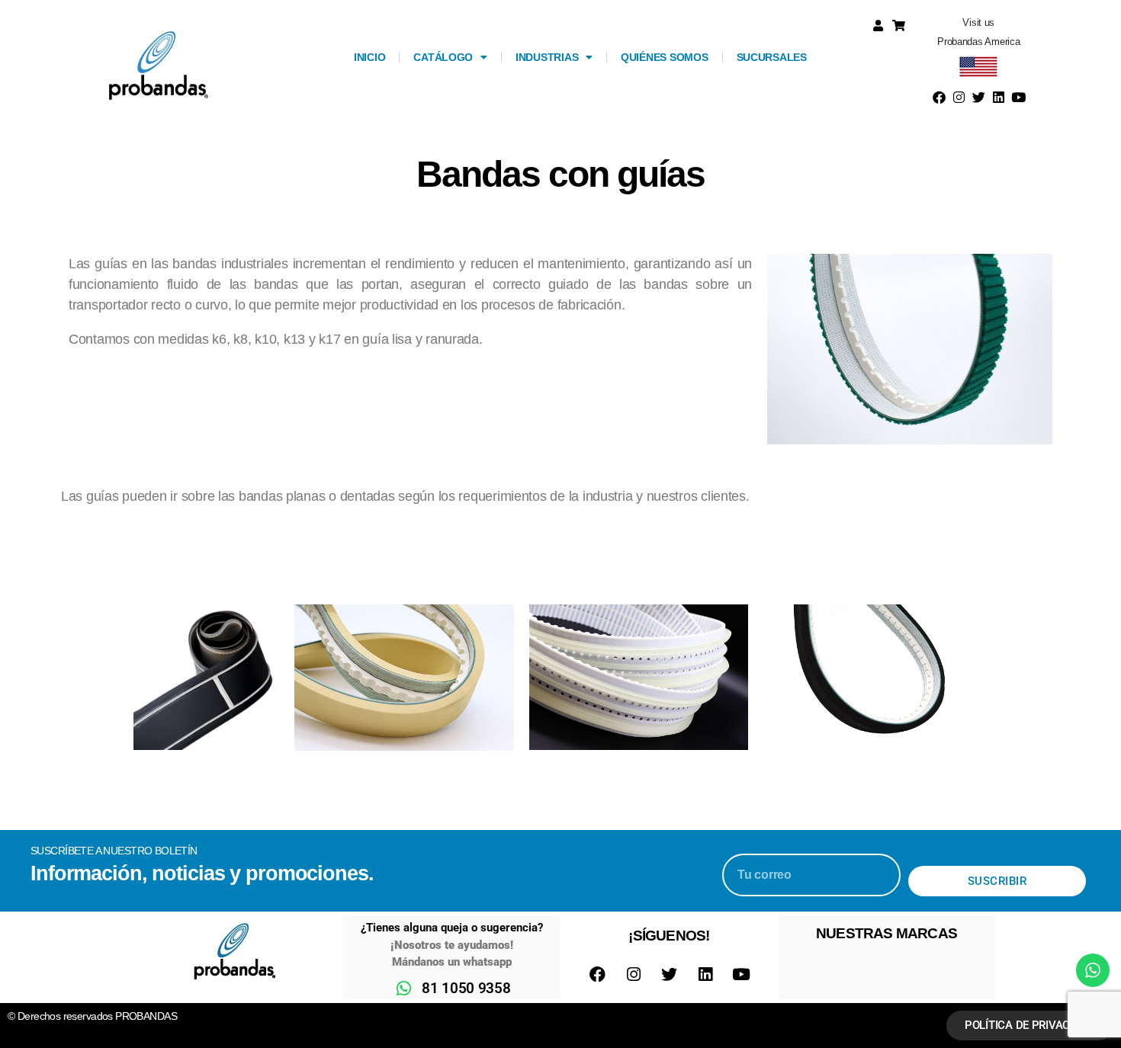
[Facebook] (939, 97)
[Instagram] (959, 97)
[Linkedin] (998, 97)
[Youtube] (1018, 97)
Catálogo (443, 57)
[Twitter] (978, 97)
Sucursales (772, 57)
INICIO (369, 57)
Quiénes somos (664, 57)
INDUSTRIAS (547, 57)
